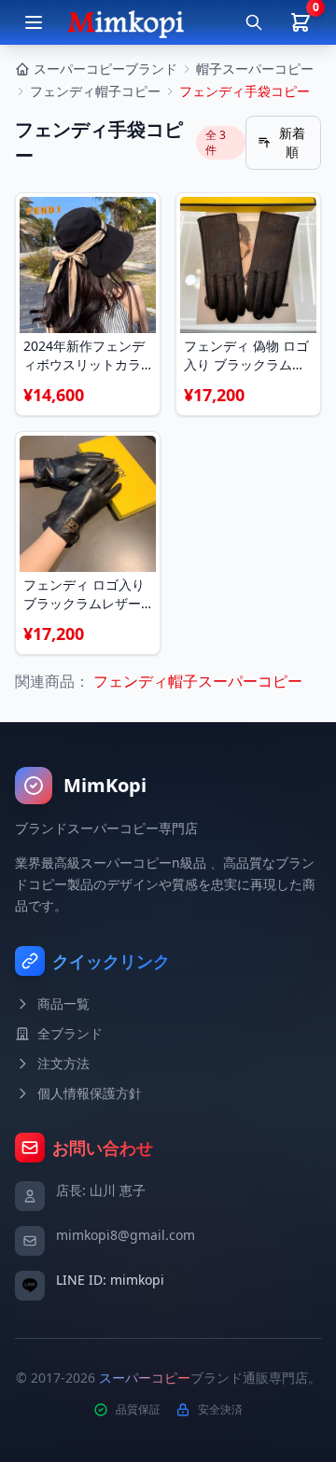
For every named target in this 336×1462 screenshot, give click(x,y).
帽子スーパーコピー (255, 68)
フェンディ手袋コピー (244, 91)
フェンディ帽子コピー (95, 91)
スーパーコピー (144, 1377)
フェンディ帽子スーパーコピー (196, 681)
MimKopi (105, 785)
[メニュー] (33, 22)
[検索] (254, 22)
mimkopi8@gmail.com (125, 1235)
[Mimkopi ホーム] (125, 22)
